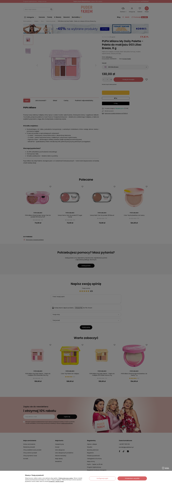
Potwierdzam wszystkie (132, 478)
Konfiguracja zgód (102, 478)
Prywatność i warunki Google (56, 481)
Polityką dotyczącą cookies (66, 478)
